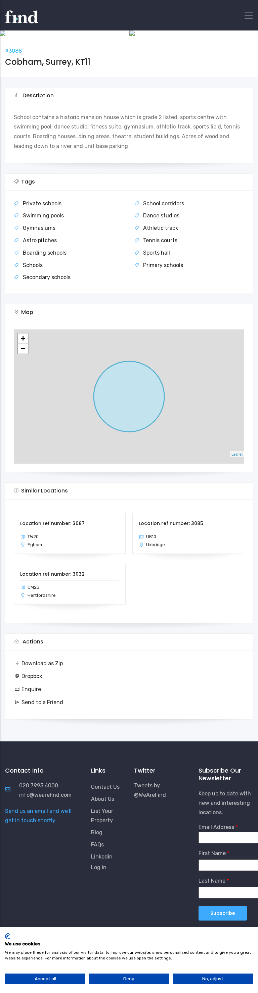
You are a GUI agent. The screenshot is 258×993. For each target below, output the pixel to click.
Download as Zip (42, 663)
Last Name (212, 881)
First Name (212, 853)
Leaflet (237, 454)
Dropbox (32, 676)
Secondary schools (47, 277)
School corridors (163, 203)
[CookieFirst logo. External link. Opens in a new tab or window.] (7, 936)
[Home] (21, 13)
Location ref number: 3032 (52, 574)
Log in (98, 867)
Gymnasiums (39, 228)
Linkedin (102, 856)
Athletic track (160, 228)
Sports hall (156, 253)
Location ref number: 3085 (171, 523)
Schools (33, 265)
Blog (96, 832)
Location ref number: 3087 (52, 523)
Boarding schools (45, 253)
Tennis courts (160, 240)
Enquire (31, 689)
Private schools (42, 203)
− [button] (23, 348)
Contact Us (105, 787)
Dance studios (161, 215)
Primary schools (163, 265)
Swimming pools (43, 215)
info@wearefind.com (45, 795)
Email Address (216, 827)
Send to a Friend (42, 702)
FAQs (97, 844)
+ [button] (23, 338)
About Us (102, 799)
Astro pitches (40, 240)
